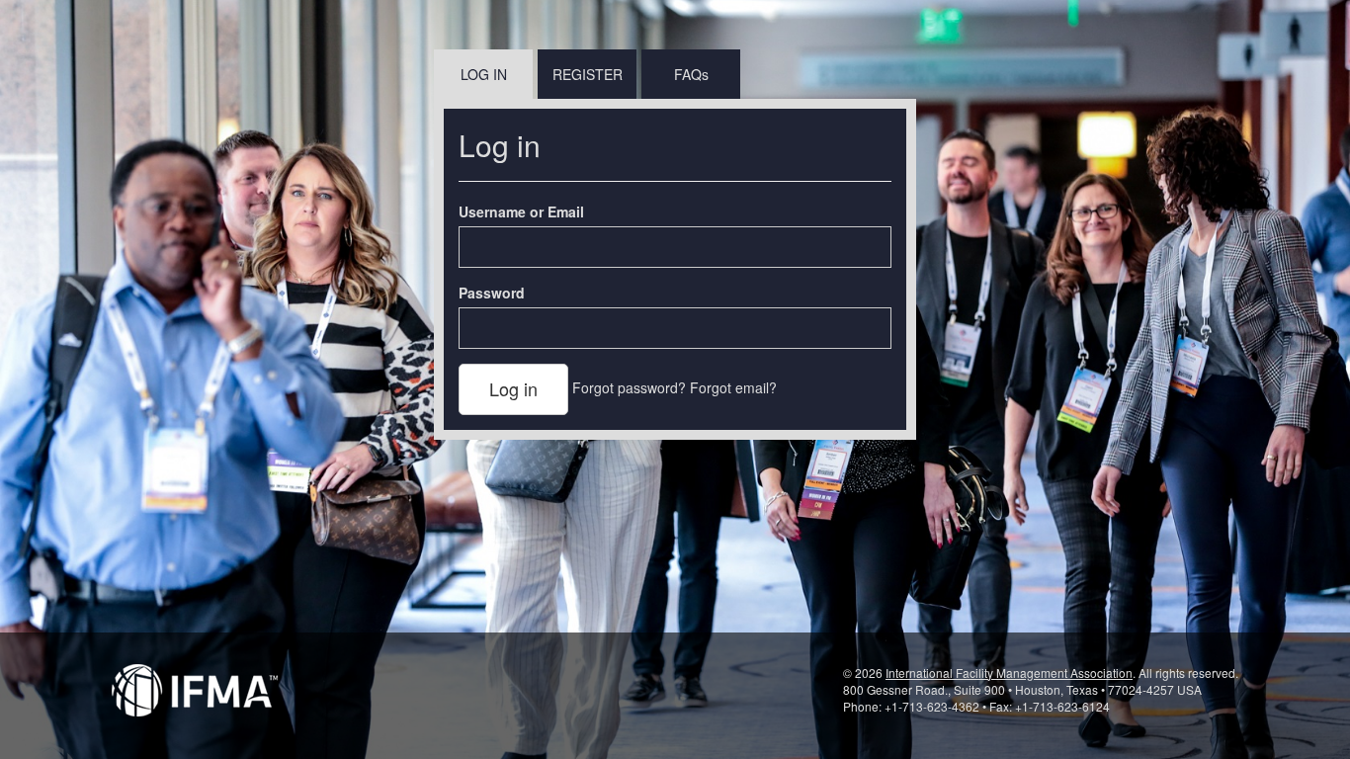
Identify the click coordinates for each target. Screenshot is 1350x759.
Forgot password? (629, 387)
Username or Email (521, 211)
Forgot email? (733, 387)
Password (492, 292)
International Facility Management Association (1009, 672)
